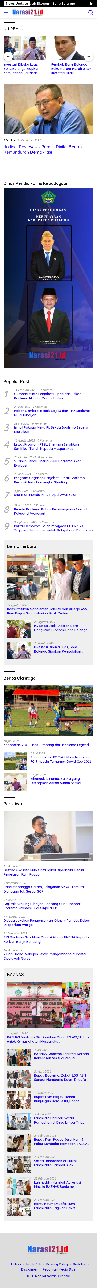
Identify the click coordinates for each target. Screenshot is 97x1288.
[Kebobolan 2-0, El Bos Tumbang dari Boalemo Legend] (48, 710)
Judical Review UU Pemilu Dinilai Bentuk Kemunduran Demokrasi (43, 149)
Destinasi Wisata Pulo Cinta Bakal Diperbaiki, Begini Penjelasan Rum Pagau (44, 872)
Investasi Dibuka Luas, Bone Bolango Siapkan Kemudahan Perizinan (21, 68)
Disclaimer (29, 1269)
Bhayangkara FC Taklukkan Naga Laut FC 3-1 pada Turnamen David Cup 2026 (61, 759)
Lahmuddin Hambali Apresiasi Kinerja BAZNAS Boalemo (57, 1184)
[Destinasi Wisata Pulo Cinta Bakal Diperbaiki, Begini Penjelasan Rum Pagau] (48, 836)
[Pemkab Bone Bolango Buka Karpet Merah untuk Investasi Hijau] (72, 48)
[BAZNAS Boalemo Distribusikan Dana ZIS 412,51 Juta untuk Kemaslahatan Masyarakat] (48, 1005)
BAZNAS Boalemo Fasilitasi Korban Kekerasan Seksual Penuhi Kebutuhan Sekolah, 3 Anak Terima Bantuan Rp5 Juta (61, 1056)
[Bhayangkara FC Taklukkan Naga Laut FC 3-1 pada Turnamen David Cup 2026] (15, 761)
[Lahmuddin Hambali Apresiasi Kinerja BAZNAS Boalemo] (19, 1186)
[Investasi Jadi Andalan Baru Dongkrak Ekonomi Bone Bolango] (19, 629)
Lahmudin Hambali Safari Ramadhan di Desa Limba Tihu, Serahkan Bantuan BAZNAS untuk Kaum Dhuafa (60, 1120)
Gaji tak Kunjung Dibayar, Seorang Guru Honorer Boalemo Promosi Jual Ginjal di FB (42, 906)
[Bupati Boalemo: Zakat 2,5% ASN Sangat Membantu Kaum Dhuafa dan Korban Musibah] (19, 1079)
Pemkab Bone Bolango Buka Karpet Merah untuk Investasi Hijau (71, 68)
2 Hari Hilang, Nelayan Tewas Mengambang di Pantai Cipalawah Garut (45, 956)
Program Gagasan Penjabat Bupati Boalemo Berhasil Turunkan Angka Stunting (49, 480)
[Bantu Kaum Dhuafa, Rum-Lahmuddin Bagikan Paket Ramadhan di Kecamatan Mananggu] (19, 1207)
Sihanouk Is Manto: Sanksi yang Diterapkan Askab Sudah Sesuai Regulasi (56, 781)
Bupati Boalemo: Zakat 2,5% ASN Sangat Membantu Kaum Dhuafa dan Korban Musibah (60, 1077)
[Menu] (7, 12)
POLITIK (9, 140)
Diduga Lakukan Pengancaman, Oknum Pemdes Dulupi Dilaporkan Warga (47, 922)
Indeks (16, 1264)
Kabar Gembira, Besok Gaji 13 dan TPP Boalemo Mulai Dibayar (52, 413)
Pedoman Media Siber (60, 1269)
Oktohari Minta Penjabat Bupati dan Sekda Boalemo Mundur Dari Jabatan (47, 396)
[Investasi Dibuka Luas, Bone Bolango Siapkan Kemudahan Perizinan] (25, 48)
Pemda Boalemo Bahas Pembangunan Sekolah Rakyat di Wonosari (51, 511)
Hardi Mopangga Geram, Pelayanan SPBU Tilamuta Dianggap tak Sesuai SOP (44, 889)
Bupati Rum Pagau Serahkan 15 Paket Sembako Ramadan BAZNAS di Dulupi (61, 1141)
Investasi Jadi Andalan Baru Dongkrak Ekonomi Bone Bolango (61, 628)
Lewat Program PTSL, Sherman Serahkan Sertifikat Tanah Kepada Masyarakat (46, 446)
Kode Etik (33, 1264)
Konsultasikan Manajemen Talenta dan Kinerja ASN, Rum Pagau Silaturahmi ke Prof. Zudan (47, 611)
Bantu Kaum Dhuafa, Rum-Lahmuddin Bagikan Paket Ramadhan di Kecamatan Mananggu (55, 1206)
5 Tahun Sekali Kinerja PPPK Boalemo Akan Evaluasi (47, 463)
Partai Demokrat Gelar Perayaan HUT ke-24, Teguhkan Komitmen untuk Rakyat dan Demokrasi (53, 528)
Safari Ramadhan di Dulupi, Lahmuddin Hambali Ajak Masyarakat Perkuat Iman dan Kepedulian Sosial (58, 1163)
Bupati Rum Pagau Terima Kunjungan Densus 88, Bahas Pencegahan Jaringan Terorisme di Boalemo (61, 1099)
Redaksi (79, 1264)
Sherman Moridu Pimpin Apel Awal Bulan (45, 495)
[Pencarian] (90, 12)
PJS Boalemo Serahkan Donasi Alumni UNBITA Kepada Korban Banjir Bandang (46, 939)
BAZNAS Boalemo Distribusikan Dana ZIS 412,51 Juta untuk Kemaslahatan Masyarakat (48, 1039)
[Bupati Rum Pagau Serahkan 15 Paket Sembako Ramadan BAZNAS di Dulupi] (19, 1143)
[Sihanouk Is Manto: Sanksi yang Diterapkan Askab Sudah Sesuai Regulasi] (15, 782)
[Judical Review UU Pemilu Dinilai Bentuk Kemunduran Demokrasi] (48, 109)
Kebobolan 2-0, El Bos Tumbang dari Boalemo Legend (46, 745)
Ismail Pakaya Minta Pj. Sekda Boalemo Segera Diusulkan (51, 429)
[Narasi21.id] (27, 12)
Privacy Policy (57, 1264)
